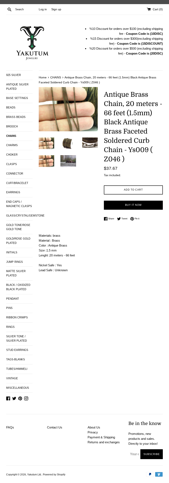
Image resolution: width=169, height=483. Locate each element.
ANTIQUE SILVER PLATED (17, 86)
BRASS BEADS (16, 117)
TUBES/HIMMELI (16, 368)
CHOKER (12, 154)
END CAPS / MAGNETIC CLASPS (19, 204)
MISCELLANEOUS (17, 387)
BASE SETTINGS (17, 98)
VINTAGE (12, 378)
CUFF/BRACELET (17, 183)
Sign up (56, 9)
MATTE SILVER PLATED (16, 273)
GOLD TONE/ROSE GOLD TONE (18, 227)
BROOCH (12, 126)
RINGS (10, 326)
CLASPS (11, 164)
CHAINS (11, 135)
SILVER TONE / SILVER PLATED (16, 338)
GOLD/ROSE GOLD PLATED (18, 240)
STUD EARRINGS (17, 349)
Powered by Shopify (54, 474)
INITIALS (11, 252)
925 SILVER (13, 75)
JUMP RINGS (14, 261)
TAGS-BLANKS (15, 359)
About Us (94, 427)
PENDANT (12, 298)
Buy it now (133, 205)
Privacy (93, 432)
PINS (9, 308)
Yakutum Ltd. (34, 474)
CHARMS (12, 145)
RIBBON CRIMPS (17, 317)
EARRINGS (13, 192)
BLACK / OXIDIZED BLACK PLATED (18, 287)
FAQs (10, 427)
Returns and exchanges (104, 442)
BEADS (10, 107)
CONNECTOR (14, 173)
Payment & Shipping (101, 437)
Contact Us (54, 427)
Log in (43, 9)
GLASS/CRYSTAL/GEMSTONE (19, 215)
